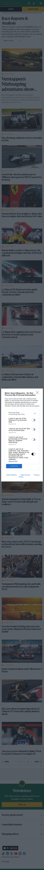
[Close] (38, 393)
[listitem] (22, 413)
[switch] (33, 420)
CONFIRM (14, 466)
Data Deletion (11, 475)
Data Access (25, 475)
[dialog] (22, 435)
